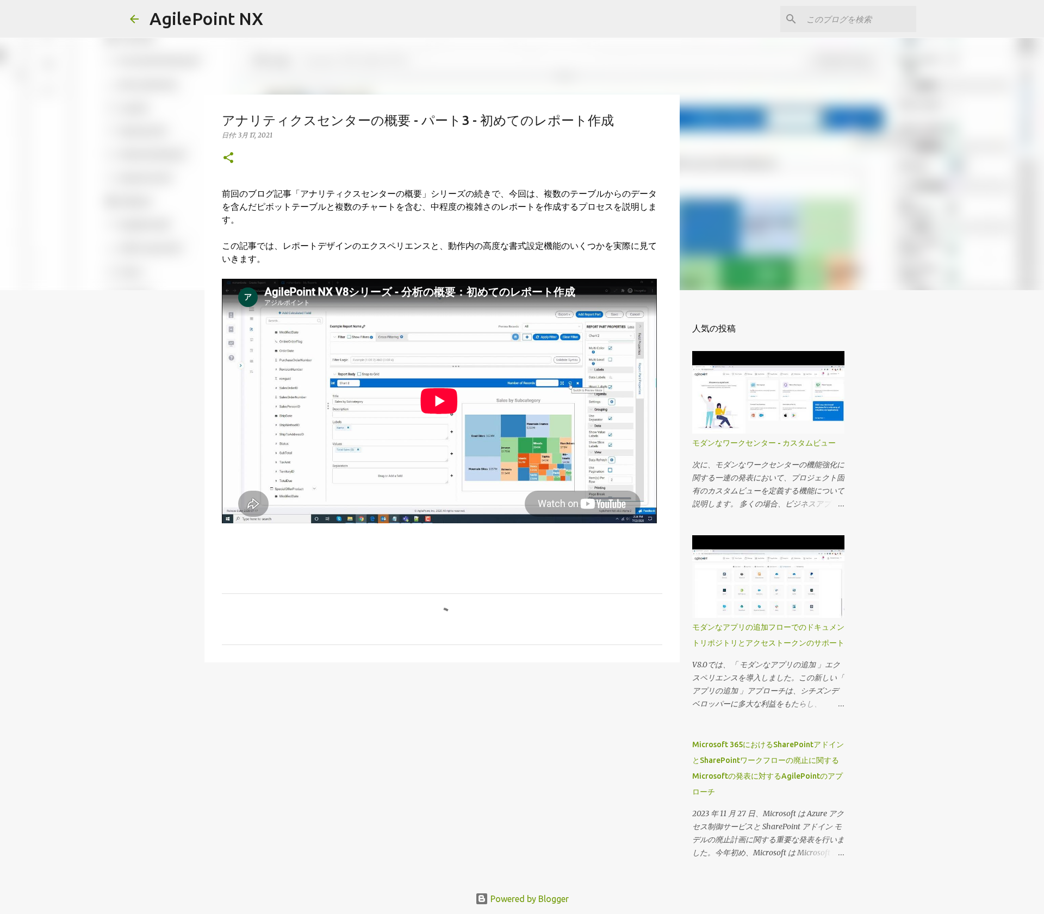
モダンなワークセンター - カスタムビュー (764, 443)
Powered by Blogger (528, 899)
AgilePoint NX (206, 18)
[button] (228, 158)
